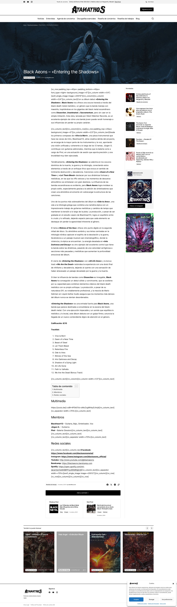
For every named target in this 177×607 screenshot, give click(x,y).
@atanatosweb (138, 173)
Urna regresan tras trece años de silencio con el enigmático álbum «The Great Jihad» (144, 111)
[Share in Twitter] (111, 485)
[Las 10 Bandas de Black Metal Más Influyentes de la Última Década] (64, 508)
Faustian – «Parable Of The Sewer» (143, 140)
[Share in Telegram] (115, 485)
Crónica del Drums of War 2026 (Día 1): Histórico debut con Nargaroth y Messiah (91, 2)
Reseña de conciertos (62, 2)
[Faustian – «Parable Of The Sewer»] (130, 142)
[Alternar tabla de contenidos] (75, 386)
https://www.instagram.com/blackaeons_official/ (83, 457)
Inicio (25, 25)
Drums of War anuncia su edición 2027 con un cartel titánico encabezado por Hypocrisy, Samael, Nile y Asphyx (144, 157)
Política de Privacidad (153, 603)
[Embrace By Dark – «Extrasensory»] (105, 552)
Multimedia (58, 389)
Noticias (105, 512)
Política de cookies (142, 603)
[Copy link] (119, 485)
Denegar (151, 599)
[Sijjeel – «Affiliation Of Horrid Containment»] (39, 552)
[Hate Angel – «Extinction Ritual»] (72, 552)
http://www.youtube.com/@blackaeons (77, 460)
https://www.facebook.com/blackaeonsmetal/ (72, 453)
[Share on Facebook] (107, 485)
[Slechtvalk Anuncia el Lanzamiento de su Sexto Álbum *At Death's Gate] (101, 508)
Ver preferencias (167, 599)
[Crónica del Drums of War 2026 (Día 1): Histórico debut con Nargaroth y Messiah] (130, 97)
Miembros (58, 392)
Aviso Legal (163, 603)
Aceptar (136, 599)
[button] (173, 583)
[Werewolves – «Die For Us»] (138, 552)
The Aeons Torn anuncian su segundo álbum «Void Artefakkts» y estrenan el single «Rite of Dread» (144, 126)
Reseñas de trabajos (33, 25)
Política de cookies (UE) (49, 605)
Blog (61, 512)
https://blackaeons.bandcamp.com (77, 463)
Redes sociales (60, 395)
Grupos (66, 512)
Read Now (118, 2)
